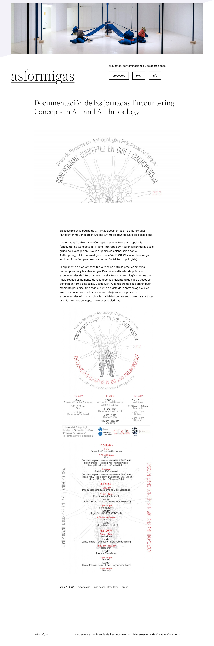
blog (139, 75)
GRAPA (99, 230)
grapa (125, 587)
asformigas (43, 75)
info (155, 75)
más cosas (99, 587)
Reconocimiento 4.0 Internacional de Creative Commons (145, 634)
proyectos (119, 75)
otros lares (112, 587)
